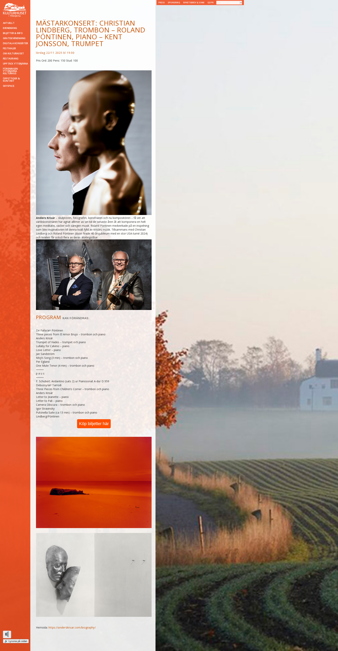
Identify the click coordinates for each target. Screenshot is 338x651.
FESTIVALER (9, 48)
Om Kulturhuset (13, 53)
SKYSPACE (8, 86)
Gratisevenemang (14, 38)
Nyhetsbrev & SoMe (193, 2)
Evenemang (10, 28)
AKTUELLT (8, 23)
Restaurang (10, 58)
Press (161, 2)
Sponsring (174, 2)
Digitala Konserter (15, 43)
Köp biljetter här (94, 423)
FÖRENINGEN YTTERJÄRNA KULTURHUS (10, 71)
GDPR (211, 2)
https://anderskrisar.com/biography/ (72, 627)
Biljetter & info (13, 33)
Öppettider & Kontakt (11, 79)
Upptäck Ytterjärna (15, 63)
